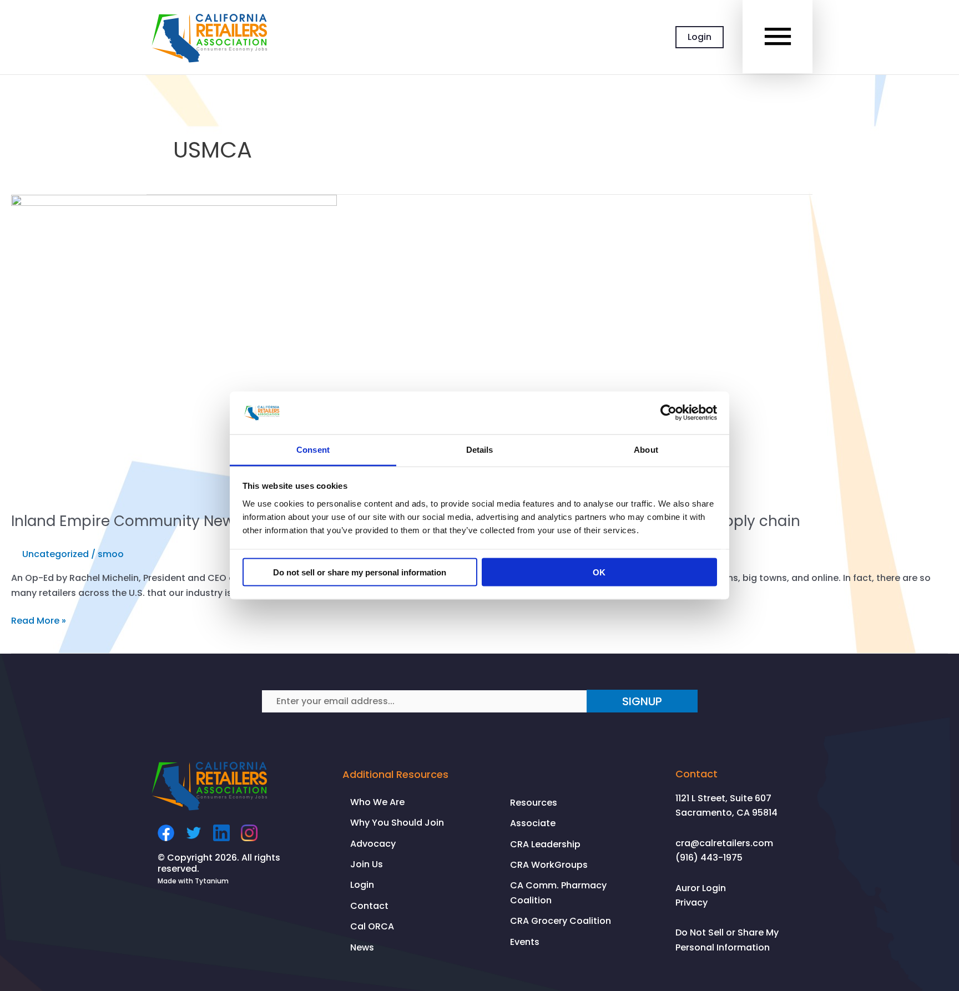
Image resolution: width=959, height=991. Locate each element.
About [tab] (646, 449)
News (362, 947)
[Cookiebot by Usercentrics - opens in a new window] (668, 413)
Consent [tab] (313, 449)
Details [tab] (479, 449)
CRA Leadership (545, 844)
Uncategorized (55, 554)
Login (699, 37)
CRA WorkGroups (549, 864)
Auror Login (700, 888)
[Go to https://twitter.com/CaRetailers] (193, 833)
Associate (533, 823)
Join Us (366, 864)
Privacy (691, 902)
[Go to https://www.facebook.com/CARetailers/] (166, 833)
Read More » (38, 621)
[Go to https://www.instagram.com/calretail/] (249, 833)
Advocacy (373, 843)
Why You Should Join (397, 822)
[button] (642, 701)
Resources (533, 802)
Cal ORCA (372, 926)
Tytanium (212, 881)
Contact (369, 905)
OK (599, 572)
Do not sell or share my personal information (359, 572)
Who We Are (377, 802)
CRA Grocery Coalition (560, 920)
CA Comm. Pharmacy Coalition (558, 892)
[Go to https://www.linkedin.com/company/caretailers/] (221, 833)
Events (524, 942)
